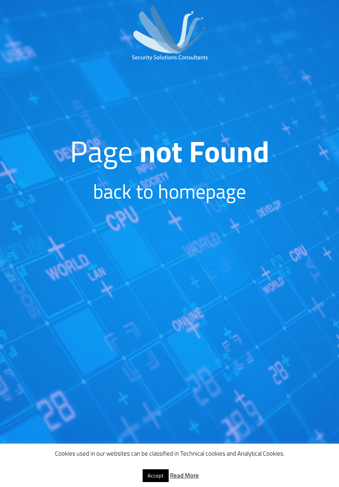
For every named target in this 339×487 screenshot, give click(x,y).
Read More (184, 475)
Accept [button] (156, 475)
